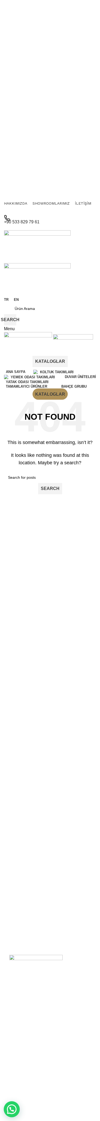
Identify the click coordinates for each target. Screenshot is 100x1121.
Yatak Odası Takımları (27, 1112)
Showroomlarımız (24, 1042)
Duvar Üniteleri (21, 1102)
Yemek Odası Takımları (29, 1093)
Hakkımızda (19, 1033)
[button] (12, 1109)
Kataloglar (50, 361)
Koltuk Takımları (22, 1084)
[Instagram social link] (53, 211)
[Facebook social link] (46, 211)
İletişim (15, 1051)
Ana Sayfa (18, 1023)
